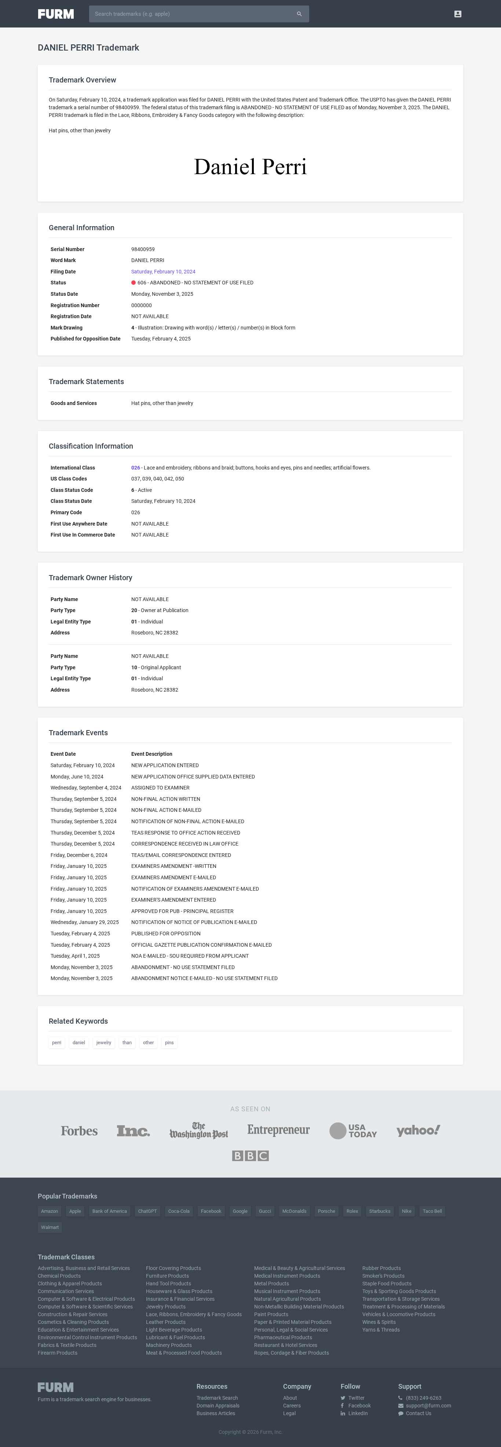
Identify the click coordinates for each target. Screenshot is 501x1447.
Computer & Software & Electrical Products (86, 1299)
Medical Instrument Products (287, 1276)
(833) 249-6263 (423, 1398)
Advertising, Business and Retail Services (84, 1268)
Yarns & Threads (381, 1330)
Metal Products (271, 1283)
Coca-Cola (179, 1211)
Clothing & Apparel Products (70, 1283)
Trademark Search (217, 1398)
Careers (292, 1406)
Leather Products (166, 1322)
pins (169, 1042)
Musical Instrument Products (287, 1291)
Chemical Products (59, 1276)
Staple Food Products (387, 1283)
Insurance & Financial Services (180, 1299)
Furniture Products (167, 1276)
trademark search (80, 1399)
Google (240, 1211)
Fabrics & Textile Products (67, 1345)
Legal (289, 1413)
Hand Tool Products (168, 1283)
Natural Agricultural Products (287, 1299)
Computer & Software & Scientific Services (85, 1307)
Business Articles (216, 1413)
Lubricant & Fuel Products (175, 1337)
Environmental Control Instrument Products (87, 1337)
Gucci (265, 1211)
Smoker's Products (383, 1276)
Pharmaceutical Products (283, 1337)
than (127, 1042)
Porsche (326, 1211)
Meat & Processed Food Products (184, 1353)
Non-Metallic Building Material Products (299, 1307)
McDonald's (294, 1211)
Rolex (352, 1211)
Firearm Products (57, 1353)
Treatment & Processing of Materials (403, 1307)
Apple (75, 1211)
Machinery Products (169, 1345)
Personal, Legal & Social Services (291, 1330)
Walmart (50, 1227)
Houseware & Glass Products (179, 1291)
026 (135, 468)
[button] (458, 13)
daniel (79, 1042)
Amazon (49, 1211)
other (148, 1042)
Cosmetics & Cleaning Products (73, 1322)
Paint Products (271, 1314)
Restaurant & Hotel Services (285, 1345)
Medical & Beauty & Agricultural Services (299, 1268)
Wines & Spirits (379, 1322)
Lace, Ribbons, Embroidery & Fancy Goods (194, 1314)
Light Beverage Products (174, 1330)
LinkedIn (357, 1413)
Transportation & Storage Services (401, 1299)
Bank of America (109, 1211)
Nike (407, 1211)
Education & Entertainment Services (78, 1330)
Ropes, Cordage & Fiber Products (291, 1353)
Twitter (356, 1398)
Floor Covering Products (173, 1268)
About (290, 1398)
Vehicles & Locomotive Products (398, 1314)
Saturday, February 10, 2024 (163, 272)
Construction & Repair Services (72, 1314)
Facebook (211, 1211)
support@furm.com (428, 1406)
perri (56, 1042)
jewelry (103, 1042)
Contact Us (418, 1413)
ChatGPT (147, 1211)
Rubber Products (381, 1268)
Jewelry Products (166, 1307)
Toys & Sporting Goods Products (399, 1291)
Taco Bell (432, 1211)
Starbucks (380, 1211)
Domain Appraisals (218, 1406)
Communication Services (66, 1291)
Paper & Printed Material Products (293, 1322)
